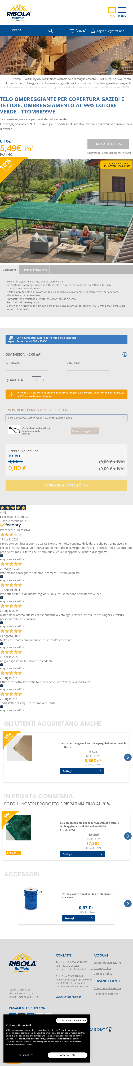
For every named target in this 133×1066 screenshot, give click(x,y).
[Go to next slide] (128, 757)
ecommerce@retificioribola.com (74, 969)
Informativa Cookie (23, 1044)
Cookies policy (103, 973)
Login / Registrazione (107, 962)
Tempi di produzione (34, 269)
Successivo (23, 530)
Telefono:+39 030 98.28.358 (71, 962)
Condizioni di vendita (107, 988)
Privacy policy (102, 968)
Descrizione (9, 269)
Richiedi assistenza (106, 994)
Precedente (7, 530)
